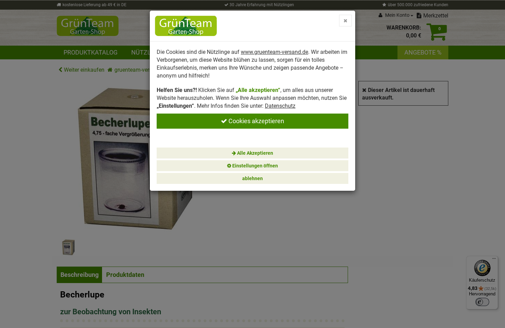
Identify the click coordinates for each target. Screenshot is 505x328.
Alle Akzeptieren (254, 153)
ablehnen (252, 178)
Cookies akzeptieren (255, 121)
